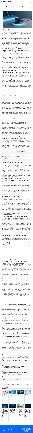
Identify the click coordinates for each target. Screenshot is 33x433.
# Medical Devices (10, 379)
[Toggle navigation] (31, 2)
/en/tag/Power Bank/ (5, 384)
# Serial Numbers (10, 363)
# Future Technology (12, 357)
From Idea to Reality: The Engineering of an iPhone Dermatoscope (16, 378)
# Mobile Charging (14, 374)
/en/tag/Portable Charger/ (15, 384)
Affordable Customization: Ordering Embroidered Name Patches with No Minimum (20, 412)
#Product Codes (5, 363)
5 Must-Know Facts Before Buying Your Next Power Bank (20, 396)
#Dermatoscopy (5, 379)
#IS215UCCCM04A (6, 357)
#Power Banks (5, 374)
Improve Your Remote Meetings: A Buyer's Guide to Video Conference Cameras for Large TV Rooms (15, 367)
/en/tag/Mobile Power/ (24, 384)
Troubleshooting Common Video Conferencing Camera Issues (12, 412)
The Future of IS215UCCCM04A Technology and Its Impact (15, 356)
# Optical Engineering (17, 379)
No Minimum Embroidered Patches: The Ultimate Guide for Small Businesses (5, 398)
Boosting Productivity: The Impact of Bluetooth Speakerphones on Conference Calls (28, 413)
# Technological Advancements (19, 357)
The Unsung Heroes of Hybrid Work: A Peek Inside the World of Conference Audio (28, 398)
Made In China (5, 4)
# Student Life (10, 374)
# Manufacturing (15, 363)
